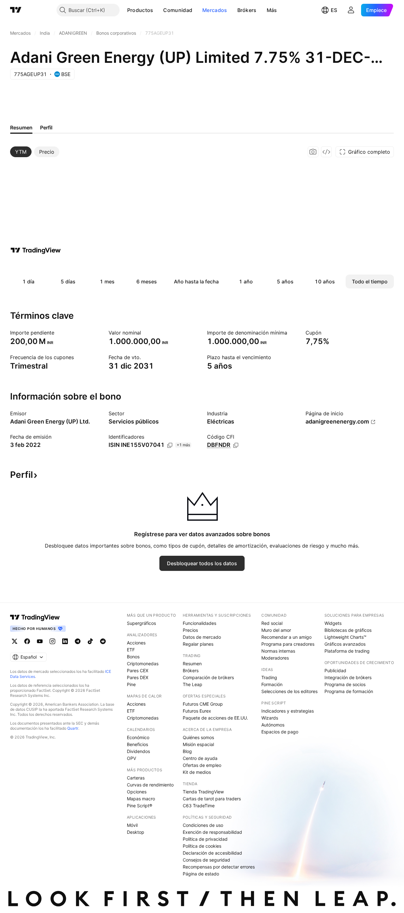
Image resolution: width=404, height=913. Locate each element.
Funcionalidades (199, 623)
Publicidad (335, 670)
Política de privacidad (205, 839)
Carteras (136, 777)
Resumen (192, 663)
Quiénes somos (198, 737)
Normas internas (278, 651)
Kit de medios (197, 772)
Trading (269, 677)
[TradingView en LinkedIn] (65, 641)
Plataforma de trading (347, 651)
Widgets (333, 623)
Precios (190, 630)
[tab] (21, 151)
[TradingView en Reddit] (102, 641)
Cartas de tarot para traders (212, 798)
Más (272, 10)
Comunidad (177, 10)
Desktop (135, 832)
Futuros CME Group (203, 704)
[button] (158, 10)
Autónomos (272, 724)
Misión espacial (198, 744)
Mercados (214, 10)
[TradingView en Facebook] (27, 641)
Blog (187, 751)
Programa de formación (348, 691)
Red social (271, 623)
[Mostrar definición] (58, 332)
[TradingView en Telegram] (77, 641)
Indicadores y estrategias (287, 711)
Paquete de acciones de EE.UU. (215, 717)
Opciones (136, 791)
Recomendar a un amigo (286, 637)
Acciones (136, 642)
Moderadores (275, 658)
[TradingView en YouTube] (39, 641)
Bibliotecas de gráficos (347, 630)
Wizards (269, 717)
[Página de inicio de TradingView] (15, 10)
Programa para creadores (287, 644)
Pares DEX (137, 677)
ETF (131, 649)
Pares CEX (137, 670)
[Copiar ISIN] (170, 445)
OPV (131, 758)
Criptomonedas (142, 663)
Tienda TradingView (203, 791)
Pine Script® (139, 805)
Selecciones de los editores (289, 691)
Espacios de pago (279, 731)
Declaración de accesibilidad (212, 853)
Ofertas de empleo (202, 765)
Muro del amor (276, 630)
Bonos (133, 656)
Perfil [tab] (46, 127)
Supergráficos (141, 623)
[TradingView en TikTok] (90, 641)
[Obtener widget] (326, 151)
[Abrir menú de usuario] (351, 10)
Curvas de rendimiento (150, 784)
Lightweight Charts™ (345, 637)
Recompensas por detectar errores (219, 866)
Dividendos (138, 751)
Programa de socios (344, 684)
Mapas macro (141, 798)
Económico (138, 737)
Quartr (72, 728)
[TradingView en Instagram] (52, 641)
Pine (131, 684)
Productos (140, 10)
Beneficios (137, 744)
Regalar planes (198, 644)
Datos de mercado (202, 637)
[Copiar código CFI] (236, 445)
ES (334, 10)
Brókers (247, 10)
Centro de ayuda (200, 758)
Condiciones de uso (203, 825)
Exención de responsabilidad (212, 832)
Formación (271, 684)
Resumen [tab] (21, 127)
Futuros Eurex (197, 711)
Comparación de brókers (208, 677)
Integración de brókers (347, 677)
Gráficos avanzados (344, 644)
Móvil (132, 825)
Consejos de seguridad (206, 860)
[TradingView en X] (14, 641)
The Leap (192, 684)
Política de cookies (202, 846)
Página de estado (201, 873)
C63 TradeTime (199, 805)
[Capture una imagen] (313, 151)
